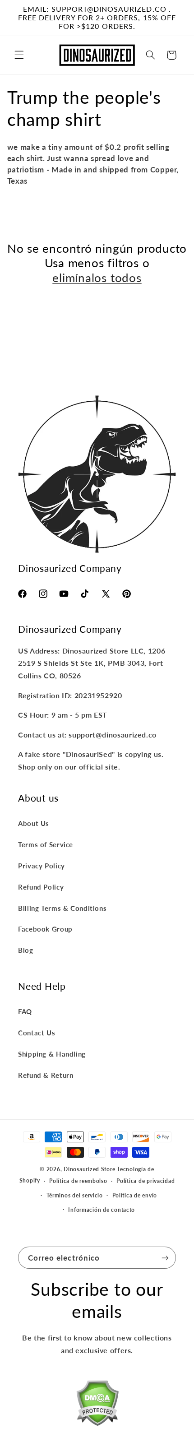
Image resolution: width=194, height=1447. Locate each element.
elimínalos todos (96, 277)
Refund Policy (41, 887)
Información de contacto (101, 1210)
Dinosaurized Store (89, 1169)
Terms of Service (45, 844)
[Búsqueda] (150, 55)
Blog (25, 950)
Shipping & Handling (52, 1054)
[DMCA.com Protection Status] (97, 1405)
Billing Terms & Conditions (62, 908)
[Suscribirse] (165, 1258)
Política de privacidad (145, 1181)
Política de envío (134, 1195)
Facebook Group (45, 929)
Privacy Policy (41, 866)
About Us (33, 823)
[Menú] (19, 55)
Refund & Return (45, 1075)
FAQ (25, 1011)
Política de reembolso (78, 1181)
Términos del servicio (74, 1195)
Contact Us (36, 1033)
